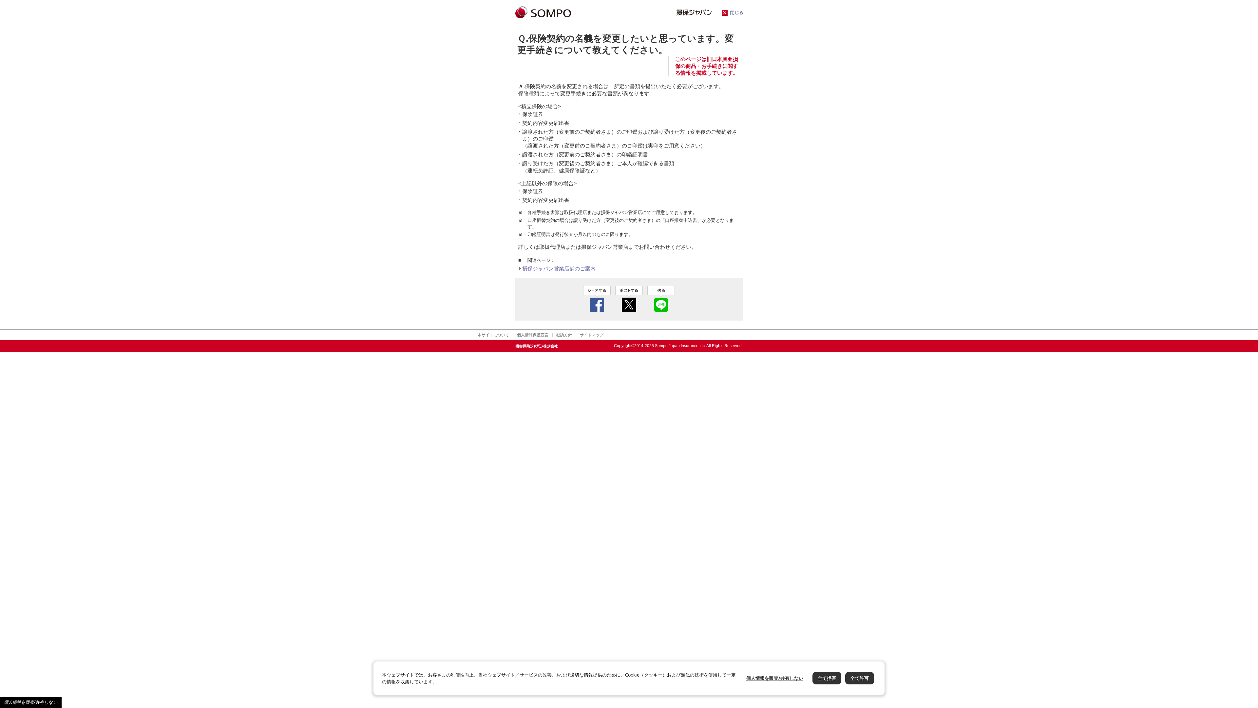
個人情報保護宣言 (532, 335)
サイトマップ (591, 335)
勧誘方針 (564, 335)
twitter (629, 299)
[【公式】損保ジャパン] (543, 13)
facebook (597, 299)
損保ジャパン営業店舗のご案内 (559, 268)
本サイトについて (493, 335)
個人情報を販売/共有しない (31, 702)
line (661, 299)
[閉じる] (732, 14)
